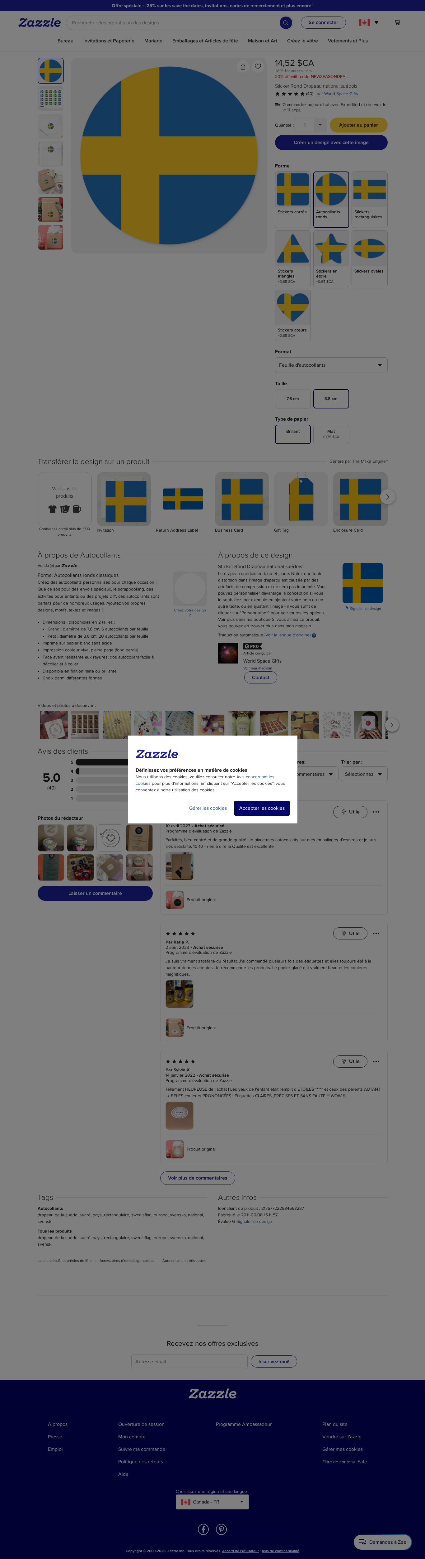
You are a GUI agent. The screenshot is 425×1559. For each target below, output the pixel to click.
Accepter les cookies (262, 808)
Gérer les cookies (208, 808)
